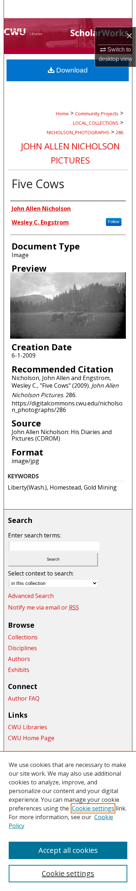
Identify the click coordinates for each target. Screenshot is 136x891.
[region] (68, 821)
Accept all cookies (68, 850)
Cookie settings (93, 808)
